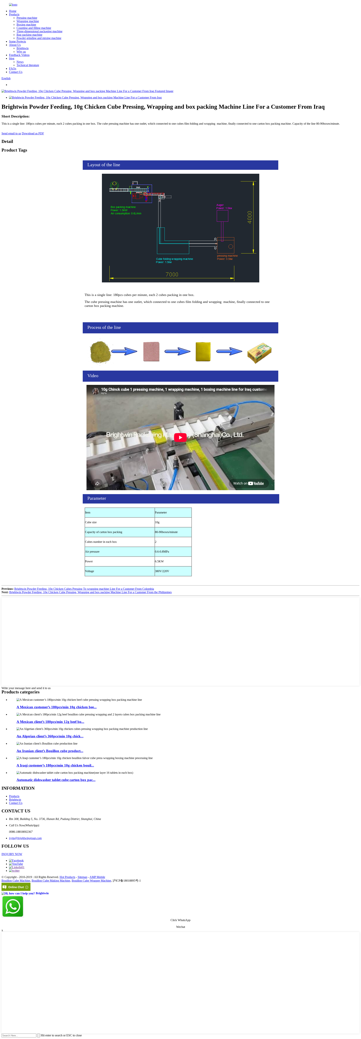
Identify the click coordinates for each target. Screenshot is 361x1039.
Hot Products (67, 877)
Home (12, 11)
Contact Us (15, 72)
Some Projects (17, 41)
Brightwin (23, 48)
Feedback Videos (19, 55)
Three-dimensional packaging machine (39, 31)
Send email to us (11, 133)
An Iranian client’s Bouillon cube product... (50, 751)
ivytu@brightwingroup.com (25, 838)
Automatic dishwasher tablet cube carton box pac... (56, 780)
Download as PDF (33, 133)
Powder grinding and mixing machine (39, 38)
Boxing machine (26, 24)
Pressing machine (27, 17)
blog (11, 58)
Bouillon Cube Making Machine (51, 880)
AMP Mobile (97, 877)
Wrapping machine (28, 21)
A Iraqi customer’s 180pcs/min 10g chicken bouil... (55, 765)
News (20, 61)
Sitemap (82, 877)
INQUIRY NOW (12, 854)
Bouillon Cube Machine (16, 880)
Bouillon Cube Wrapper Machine (91, 880)
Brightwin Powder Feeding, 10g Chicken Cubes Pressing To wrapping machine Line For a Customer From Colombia (84, 588)
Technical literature (28, 65)
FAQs (12, 68)
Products (14, 14)
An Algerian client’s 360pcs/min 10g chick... (50, 736)
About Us (15, 44)
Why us (21, 51)
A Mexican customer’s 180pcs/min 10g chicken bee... (57, 707)
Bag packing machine (29, 34)
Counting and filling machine (34, 28)
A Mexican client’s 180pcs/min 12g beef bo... (50, 722)
